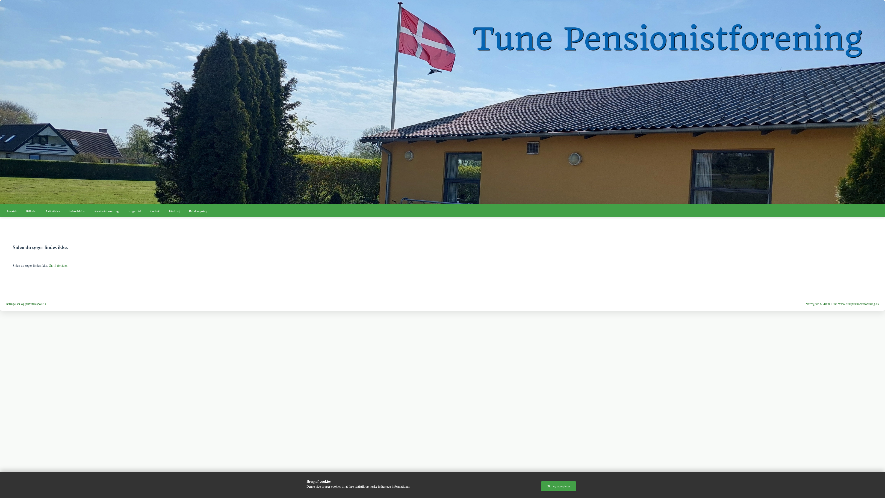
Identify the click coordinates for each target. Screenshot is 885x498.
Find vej (174, 211)
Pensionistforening (106, 211)
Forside (12, 211)
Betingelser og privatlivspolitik (26, 304)
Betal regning (198, 211)
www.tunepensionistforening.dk (858, 304)
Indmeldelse (77, 211)
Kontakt (155, 211)
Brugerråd (134, 211)
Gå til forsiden (58, 265)
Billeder (31, 211)
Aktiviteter (52, 211)
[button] (558, 486)
